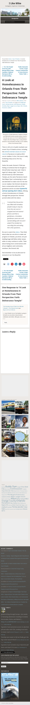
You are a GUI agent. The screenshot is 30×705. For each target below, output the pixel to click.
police (24, 503)
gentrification (17, 495)
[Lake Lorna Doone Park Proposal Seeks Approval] (21, 436)
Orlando (25, 106)
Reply (5, 322)
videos (18, 232)
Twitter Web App (7, 624)
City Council (7, 489)
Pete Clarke (20, 503)
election (9, 492)
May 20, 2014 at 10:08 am (9, 310)
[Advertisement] (15, 40)
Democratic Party (9, 491)
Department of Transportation (20, 491)
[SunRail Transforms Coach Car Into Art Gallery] (8, 408)
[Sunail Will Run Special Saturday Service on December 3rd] (8, 450)
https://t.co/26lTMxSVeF (8, 622)
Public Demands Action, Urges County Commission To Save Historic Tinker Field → (22, 70)
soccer (25, 505)
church (3, 104)
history (23, 494)
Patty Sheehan (13, 503)
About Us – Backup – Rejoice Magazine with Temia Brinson (15, 556)
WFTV (3, 511)
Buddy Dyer (23, 102)
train (14, 509)
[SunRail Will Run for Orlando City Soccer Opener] (8, 436)
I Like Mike (15, 3)
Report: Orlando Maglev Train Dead (17, 591)
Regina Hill (5, 505)
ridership (10, 505)
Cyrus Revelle (4, 563)
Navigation (15, 18)
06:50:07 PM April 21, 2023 (16, 632)
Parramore (4, 107)
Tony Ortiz (7, 509)
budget (18, 487)
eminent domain (9, 104)
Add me (4, 666)
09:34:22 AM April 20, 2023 (22, 639)
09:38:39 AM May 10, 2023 (23, 622)
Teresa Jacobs (17, 507)
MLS (22, 106)
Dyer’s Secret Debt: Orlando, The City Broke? (11, 579)
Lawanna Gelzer (6, 497)
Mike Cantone (20, 100)
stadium (10, 107)
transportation (19, 509)
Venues (25, 509)
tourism (11, 509)
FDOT (6, 494)
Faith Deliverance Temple (19, 104)
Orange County (9, 501)
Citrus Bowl (24, 487)
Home (10, 59)
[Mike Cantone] (3, 612)
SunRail (10, 507)
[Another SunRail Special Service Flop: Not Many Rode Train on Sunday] (21, 408)
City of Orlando (16, 59)
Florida (10, 495)
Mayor (18, 106)
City (3, 489)
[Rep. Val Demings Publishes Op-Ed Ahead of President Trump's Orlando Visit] (21, 422)
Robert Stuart (15, 505)
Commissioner (16, 489)
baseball (3, 487)
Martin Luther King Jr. (6, 499)
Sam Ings (21, 505)
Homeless (4, 106)
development (4, 492)
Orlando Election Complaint (16, 604)
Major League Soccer (12, 106)
